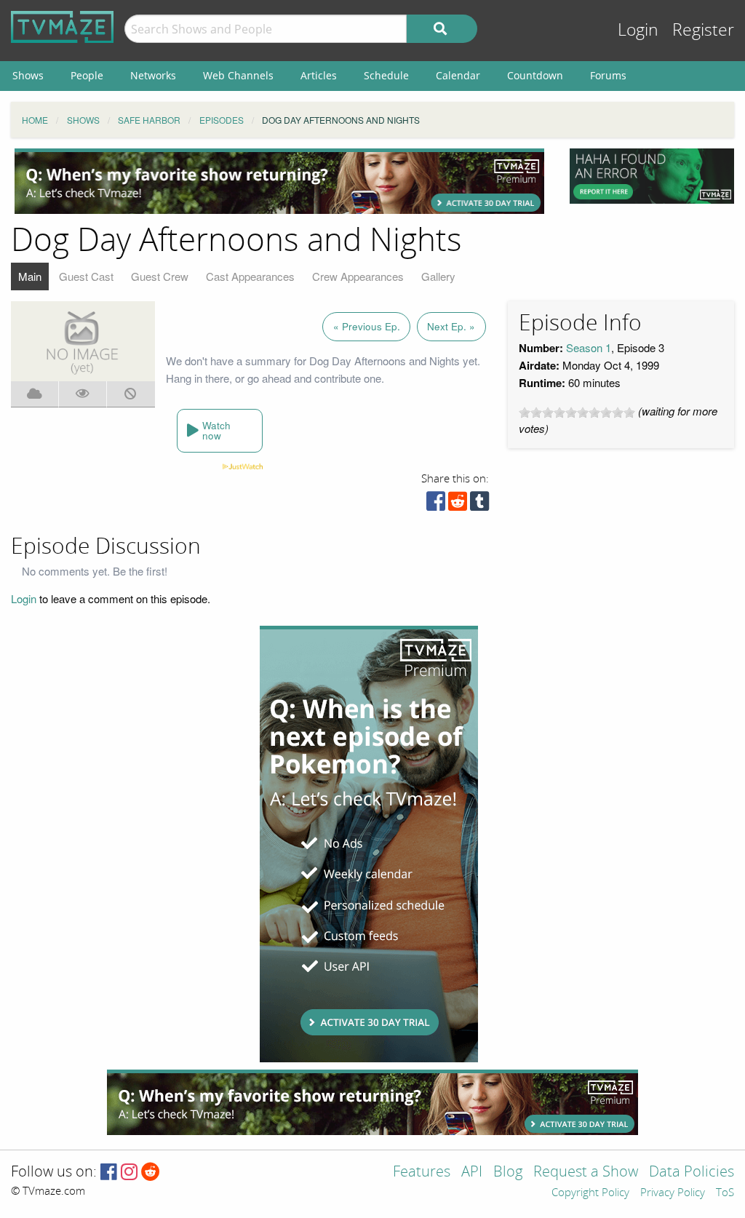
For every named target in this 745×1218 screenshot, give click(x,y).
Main (29, 276)
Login (638, 30)
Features (421, 1172)
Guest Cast (86, 276)
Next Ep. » (451, 326)
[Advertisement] (279, 181)
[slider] (577, 412)
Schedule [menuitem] (386, 75)
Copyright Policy (590, 1193)
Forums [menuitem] (608, 75)
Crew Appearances (358, 276)
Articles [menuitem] (318, 75)
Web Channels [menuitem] (238, 75)
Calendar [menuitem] (458, 75)
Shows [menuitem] (28, 75)
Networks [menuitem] (153, 75)
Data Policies (691, 1172)
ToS (725, 1193)
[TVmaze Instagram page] (129, 1172)
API (471, 1172)
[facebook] (435, 504)
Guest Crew (159, 276)
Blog (507, 1172)
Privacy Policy (672, 1193)
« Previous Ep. (366, 326)
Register (703, 30)
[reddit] (457, 504)
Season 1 (588, 347)
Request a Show (585, 1172)
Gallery (438, 276)
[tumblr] (479, 504)
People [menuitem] (87, 75)
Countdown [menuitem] (535, 75)
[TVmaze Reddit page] (150, 1172)
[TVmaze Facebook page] (108, 1172)
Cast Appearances (250, 276)
